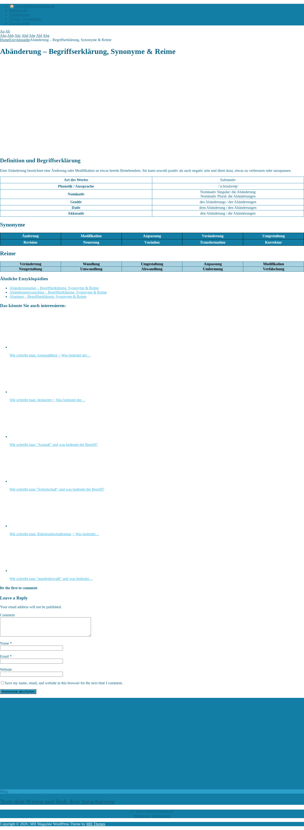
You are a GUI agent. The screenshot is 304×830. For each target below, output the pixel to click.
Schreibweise (19, 15)
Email (5, 656)
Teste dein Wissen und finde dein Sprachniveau (57, 801)
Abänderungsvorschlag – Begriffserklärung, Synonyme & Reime (58, 292)
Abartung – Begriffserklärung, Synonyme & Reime (48, 296)
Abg (46, 36)
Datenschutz (161, 816)
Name (5, 643)
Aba (3, 36)
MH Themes (95, 824)
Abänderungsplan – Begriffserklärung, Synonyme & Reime (54, 288)
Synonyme (12, 225)
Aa (2, 31)
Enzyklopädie (20, 23)
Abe (32, 36)
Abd (25, 36)
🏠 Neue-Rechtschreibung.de (32, 6)
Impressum (141, 816)
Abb (10, 36)
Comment (7, 615)
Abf (39, 36)
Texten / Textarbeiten (25, 19)
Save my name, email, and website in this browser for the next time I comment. (64, 683)
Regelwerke (19, 10)
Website (6, 669)
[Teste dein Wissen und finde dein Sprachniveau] (80, 787)
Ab (7, 31)
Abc (17, 36)
